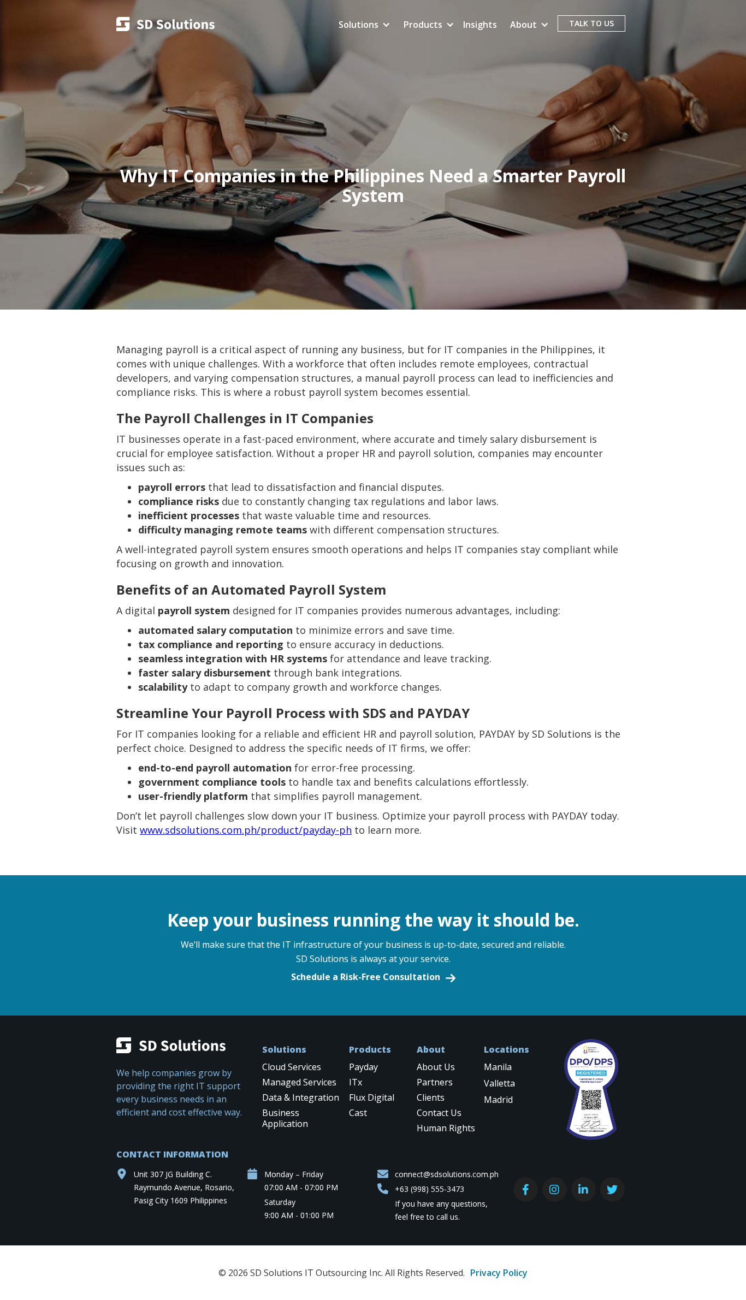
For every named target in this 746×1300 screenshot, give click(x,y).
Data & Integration (300, 1097)
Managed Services (299, 1082)
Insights (480, 24)
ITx (355, 1082)
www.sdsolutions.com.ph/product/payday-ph (246, 829)
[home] (165, 25)
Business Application (285, 1118)
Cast (358, 1113)
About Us (436, 1067)
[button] (362, 24)
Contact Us (439, 1113)
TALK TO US (591, 23)
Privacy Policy (499, 1272)
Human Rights (446, 1128)
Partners (435, 1082)
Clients (431, 1097)
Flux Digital (371, 1097)
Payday (363, 1067)
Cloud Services (291, 1067)
